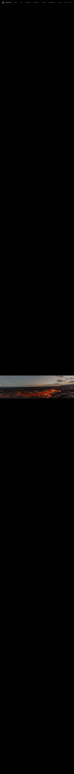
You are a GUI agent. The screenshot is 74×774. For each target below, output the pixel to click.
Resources (28, 2)
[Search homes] (64, 2)
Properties (36, 2)
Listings (44, 2)
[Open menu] (71, 2)
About (15, 2)
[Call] (68, 2)
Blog (21, 2)
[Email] (66, 2)
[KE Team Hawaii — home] (7, 2)
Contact (60, 2)
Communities (52, 2)
